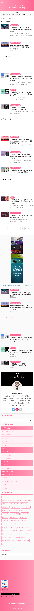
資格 (5, 448)
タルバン (13, 523)
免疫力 (22, 530)
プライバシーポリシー (24, 564)
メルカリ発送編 (7, 458)
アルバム (5, 445)
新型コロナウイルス (15, 534)
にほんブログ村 (4, 589)
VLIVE (19, 500)
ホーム (6, 564)
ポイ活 (5, 477)
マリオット (7, 462)
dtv (26, 145)
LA (25, 205)
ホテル (4, 527)
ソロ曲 (22, 35)
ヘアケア (22, 523)
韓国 (26, 84)
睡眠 (4, 537)
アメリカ (29, 205)
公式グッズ (12, 221)
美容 (4, 484)
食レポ (4, 544)
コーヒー (23, 517)
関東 (19, 540)
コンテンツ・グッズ (8, 441)
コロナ (5, 517)
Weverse (12, 35)
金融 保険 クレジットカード (11, 481)
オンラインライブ (18, 510)
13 (22, 228)
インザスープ (15, 507)
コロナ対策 (14, 517)
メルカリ (6, 451)
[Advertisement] (17, 65)
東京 (26, 534)
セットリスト (15, 520)
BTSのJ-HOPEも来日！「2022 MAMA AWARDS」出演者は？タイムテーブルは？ (21, 47)
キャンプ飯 (24, 513)
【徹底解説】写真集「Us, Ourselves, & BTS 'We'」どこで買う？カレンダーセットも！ (21, 78)
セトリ (17, 207)
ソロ (31, 219)
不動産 (14, 530)
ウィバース (17, 35)
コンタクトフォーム (13, 564)
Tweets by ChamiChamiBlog (7, 596)
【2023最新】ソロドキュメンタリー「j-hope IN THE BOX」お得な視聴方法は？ (21, 29)
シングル (16, 99)
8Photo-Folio (23, 82)
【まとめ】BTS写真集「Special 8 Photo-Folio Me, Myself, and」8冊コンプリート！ (21, 156)
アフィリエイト (7, 468)
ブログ (6, 465)
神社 (11, 537)
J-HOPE (27, 33)
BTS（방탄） (8, 428)
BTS (23, 33)
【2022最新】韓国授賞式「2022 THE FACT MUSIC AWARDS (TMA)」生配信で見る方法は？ (21, 141)
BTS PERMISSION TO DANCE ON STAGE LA (17, 285)
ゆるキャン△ (14, 503)
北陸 (29, 530)
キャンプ (5, 513)
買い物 (5, 488)
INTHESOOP (22, 497)
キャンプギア (15, 513)
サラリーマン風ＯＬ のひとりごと (17, 606)
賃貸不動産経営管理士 (8, 540)
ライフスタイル (8, 474)
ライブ (21, 207)
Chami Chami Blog (17, 8)
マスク (12, 527)
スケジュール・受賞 (8, 431)
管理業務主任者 (20, 537)
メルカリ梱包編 (7, 455)
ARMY (20, 33)
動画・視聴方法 (7, 434)
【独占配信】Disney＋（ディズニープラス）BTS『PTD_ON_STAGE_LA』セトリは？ (21, 201)
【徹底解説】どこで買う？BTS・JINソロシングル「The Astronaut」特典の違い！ (21, 94)
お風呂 (5, 503)
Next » (27, 228)
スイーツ (5, 520)
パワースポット (8, 471)
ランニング (5, 530)
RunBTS (11, 500)
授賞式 (29, 145)
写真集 (22, 84)
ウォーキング (6, 510)
